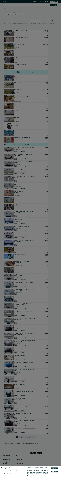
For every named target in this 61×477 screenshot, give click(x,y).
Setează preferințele (54, 474)
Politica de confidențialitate (17, 473)
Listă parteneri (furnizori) (31, 475)
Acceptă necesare (54, 471)
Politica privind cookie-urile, (8, 473)
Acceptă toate (54, 468)
